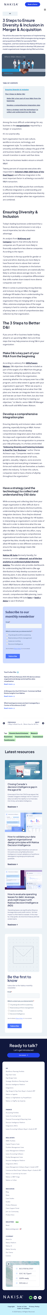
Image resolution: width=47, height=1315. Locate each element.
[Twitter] (40, 1297)
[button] (45, 10)
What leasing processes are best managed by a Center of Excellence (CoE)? (22, 704)
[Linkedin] (35, 1297)
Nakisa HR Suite (10, 555)
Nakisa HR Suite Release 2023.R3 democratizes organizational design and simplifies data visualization (22, 679)
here (29, 597)
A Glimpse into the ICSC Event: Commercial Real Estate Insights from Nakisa (22, 692)
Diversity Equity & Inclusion (18, 733)
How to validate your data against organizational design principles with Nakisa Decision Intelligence (23, 840)
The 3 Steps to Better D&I (15, 94)
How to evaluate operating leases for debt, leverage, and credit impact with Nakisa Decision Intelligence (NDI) (23, 900)
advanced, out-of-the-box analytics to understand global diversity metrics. (22, 561)
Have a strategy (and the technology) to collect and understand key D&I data (22, 110)
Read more (8, 684)
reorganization (23, 125)
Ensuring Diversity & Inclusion (17, 89)
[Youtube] (30, 1297)
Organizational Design (22, 737)
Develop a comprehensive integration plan (23, 105)
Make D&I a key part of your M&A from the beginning (24, 99)
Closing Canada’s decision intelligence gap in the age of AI (22, 787)
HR (10, 13)
